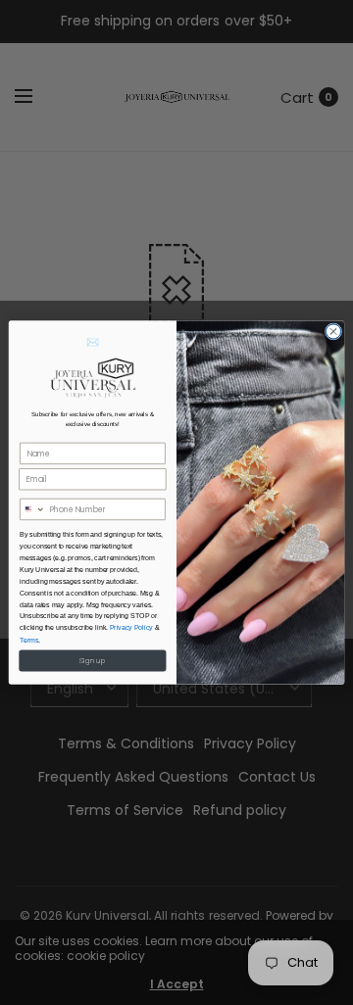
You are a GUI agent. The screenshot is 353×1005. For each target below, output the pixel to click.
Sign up (92, 660)
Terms (29, 639)
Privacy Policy (131, 627)
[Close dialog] (333, 331)
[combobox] (33, 510)
